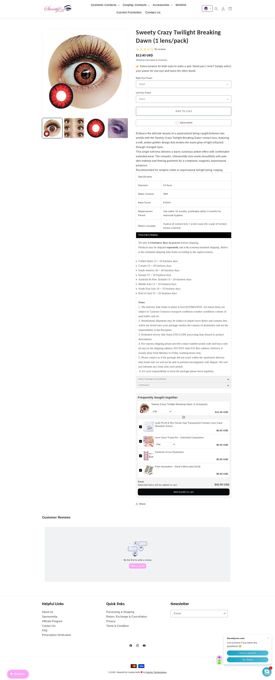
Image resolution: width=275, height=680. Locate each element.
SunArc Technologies (156, 672)
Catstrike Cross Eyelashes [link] (169, 452)
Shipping (140, 60)
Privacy (110, 621)
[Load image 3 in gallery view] (96, 128)
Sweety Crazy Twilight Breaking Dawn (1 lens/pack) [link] (179, 404)
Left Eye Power (143, 93)
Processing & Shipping (120, 612)
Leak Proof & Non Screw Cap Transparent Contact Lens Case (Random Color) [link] (189, 424)
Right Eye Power (144, 78)
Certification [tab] (143, 385)
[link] (144, 408)
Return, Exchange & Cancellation (126, 616)
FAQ (44, 630)
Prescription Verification (56, 635)
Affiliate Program (52, 621)
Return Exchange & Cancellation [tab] (152, 379)
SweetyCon (121, 672)
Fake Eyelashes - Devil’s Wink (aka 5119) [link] (178, 466)
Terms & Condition (117, 626)
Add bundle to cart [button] (184, 492)
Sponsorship (49, 616)
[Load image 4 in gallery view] (118, 128)
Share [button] (142, 504)
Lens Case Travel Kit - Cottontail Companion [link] (179, 437)
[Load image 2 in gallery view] (74, 128)
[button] (105, 5)
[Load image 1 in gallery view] (52, 128)
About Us (47, 612)
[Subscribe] (224, 613)
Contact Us (49, 626)
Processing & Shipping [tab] (148, 235)
